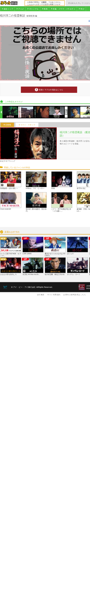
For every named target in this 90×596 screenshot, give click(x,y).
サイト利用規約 (53, 294)
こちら (29, 4)
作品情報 (7, 125)
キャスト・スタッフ (27, 125)
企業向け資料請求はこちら (74, 294)
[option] (10, 112)
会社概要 (40, 294)
